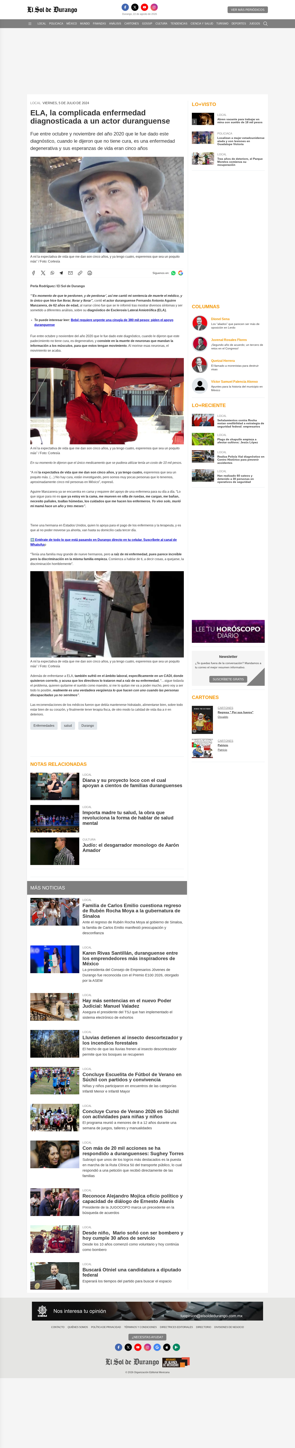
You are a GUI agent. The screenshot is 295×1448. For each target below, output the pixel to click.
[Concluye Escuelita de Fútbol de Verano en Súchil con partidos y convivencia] (54, 1083)
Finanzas (99, 23)
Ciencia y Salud (202, 23)
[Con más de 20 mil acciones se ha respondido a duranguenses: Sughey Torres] (54, 1162)
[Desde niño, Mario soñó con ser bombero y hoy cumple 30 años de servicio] (54, 1241)
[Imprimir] (89, 273)
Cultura (161, 23)
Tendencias (179, 23)
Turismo (222, 23)
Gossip (147, 23)
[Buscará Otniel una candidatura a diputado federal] (54, 1276)
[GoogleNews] (157, 1347)
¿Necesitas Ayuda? (147, 1337)
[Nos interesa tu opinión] (147, 1311)
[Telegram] (61, 273)
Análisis (115, 23)
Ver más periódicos (247, 9)
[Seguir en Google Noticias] (180, 273)
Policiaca (56, 23)
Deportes (239, 23)
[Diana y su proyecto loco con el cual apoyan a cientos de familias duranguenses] (54, 786)
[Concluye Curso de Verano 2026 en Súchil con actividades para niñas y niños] (54, 1120)
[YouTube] (144, 7)
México (71, 23)
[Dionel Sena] (200, 323)
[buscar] (265, 23)
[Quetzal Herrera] (200, 365)
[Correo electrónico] (70, 273)
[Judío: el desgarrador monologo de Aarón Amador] (54, 851)
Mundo (85, 23)
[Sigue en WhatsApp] (173, 273)
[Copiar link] (80, 273)
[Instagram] (154, 7)
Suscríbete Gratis (228, 679)
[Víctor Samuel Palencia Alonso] (200, 386)
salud (68, 725)
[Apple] (166, 1347)
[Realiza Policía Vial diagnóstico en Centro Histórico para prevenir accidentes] (203, 457)
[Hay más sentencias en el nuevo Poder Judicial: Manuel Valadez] (54, 1009)
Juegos (254, 23)
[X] (134, 7)
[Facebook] (125, 7)
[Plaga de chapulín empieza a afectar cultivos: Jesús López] (203, 439)
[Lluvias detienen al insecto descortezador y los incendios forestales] (54, 1046)
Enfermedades (44, 725)
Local (42, 23)
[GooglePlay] (176, 1347)
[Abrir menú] (30, 23)
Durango (87, 725)
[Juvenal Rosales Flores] (200, 344)
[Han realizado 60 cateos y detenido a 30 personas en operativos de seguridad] (203, 476)
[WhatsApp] (52, 273)
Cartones (131, 23)
